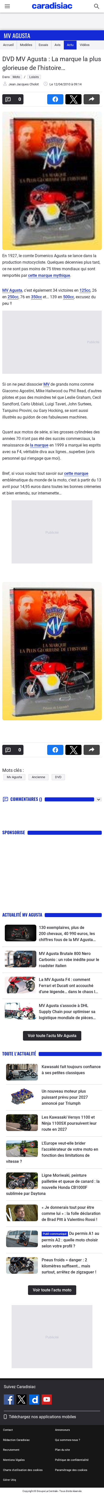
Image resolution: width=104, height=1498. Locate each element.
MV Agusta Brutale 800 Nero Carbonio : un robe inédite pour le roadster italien (69, 959)
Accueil (8, 45)
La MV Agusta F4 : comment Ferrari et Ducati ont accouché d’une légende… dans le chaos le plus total (68, 986)
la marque (39, 445)
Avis (58, 45)
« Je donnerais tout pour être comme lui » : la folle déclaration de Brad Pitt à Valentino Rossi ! (71, 1213)
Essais (43, 45)
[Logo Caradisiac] (52, 10)
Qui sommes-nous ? (67, 1440)
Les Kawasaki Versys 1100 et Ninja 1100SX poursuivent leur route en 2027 (69, 1123)
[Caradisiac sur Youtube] (47, 1400)
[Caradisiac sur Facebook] (9, 1400)
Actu (70, 45)
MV (46, 384)
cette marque (76, 473)
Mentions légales (14, 1460)
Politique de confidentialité (72, 1460)
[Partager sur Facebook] (56, 98)
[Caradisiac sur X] (22, 1400)
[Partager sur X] (74, 98)
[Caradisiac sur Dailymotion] (34, 1400)
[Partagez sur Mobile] (93, 98)
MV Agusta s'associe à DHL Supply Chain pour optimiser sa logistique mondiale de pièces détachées (67, 1012)
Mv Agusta (17, 35)
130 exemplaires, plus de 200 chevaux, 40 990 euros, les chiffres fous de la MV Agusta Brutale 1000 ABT (67, 934)
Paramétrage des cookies (71, 1470)
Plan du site (62, 1450)
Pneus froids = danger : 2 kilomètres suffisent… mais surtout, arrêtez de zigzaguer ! (69, 1266)
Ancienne (38, 777)
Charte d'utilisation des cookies (23, 1470)
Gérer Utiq (9, 1480)
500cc (68, 296)
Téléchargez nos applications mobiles (42, 1416)
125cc (85, 290)
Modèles (26, 45)
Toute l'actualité (19, 1053)
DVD (58, 777)
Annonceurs (62, 1430)
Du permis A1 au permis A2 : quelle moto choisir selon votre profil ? (70, 1239)
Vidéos (85, 45)
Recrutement (11, 1450)
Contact (8, 1430)
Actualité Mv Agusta (22, 915)
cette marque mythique (49, 275)
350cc (36, 296)
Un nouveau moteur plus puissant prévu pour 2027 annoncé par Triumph (65, 1097)
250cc (13, 296)
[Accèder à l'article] (20, 933)
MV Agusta (12, 290)
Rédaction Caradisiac (16, 1440)
